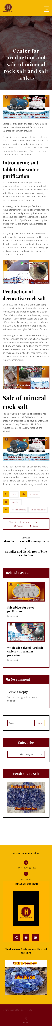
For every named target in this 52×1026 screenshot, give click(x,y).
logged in (24, 697)
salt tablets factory (19, 510)
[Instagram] (16, 937)
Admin (13, 494)
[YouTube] (26, 937)
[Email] (35, 937)
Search (40, 723)
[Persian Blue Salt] (26, 797)
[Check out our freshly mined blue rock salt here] (26, 977)
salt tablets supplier (38, 510)
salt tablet (15, 502)
